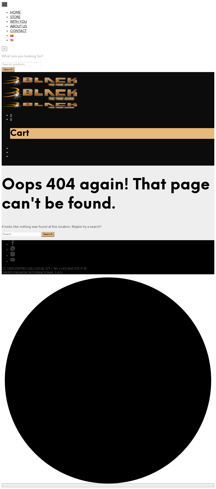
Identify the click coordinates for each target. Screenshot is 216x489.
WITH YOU (18, 22)
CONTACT (18, 31)
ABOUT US (18, 26)
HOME (15, 12)
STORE (15, 17)
